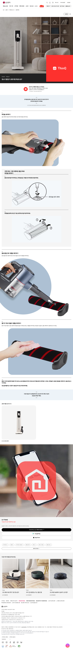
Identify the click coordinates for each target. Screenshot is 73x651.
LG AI (36, 6)
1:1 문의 (2, 611)
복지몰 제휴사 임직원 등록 (6, 602)
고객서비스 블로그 (12, 637)
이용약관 (7, 600)
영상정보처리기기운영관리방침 (41, 600)
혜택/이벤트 (21, 6)
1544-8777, (15, 618)
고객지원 (16, 6)
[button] (47, 2)
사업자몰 (68, 2)
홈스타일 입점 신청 (34, 602)
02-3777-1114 (11, 609)
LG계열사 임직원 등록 (60, 600)
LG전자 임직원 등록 (51, 600)
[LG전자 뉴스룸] (14, 642)
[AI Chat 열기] (68, 646)
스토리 (27, 6)
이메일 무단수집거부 (13, 600)
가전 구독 (11, 6)
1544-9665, (19, 616)
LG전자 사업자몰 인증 (16, 602)
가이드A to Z (11, 9)
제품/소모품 (5, 6)
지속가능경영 (62, 2)
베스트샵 (31, 6)
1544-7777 (29, 616)
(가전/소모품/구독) (18, 612)
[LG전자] (6, 3)
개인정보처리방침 (22, 600)
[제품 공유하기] (70, 14)
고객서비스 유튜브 (5, 637)
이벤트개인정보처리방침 (30, 600)
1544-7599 (17, 614)
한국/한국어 (4, 639)
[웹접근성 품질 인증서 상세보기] (19, 646)
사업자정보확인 (24, 627)
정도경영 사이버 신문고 (25, 602)
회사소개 (56, 2)
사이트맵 (3, 600)
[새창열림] (49, 6)
